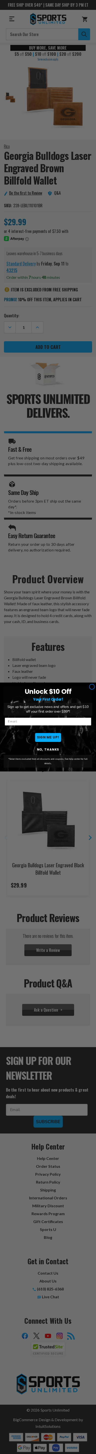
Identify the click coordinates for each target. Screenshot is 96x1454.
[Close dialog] (92, 686)
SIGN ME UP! (48, 737)
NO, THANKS (48, 749)
